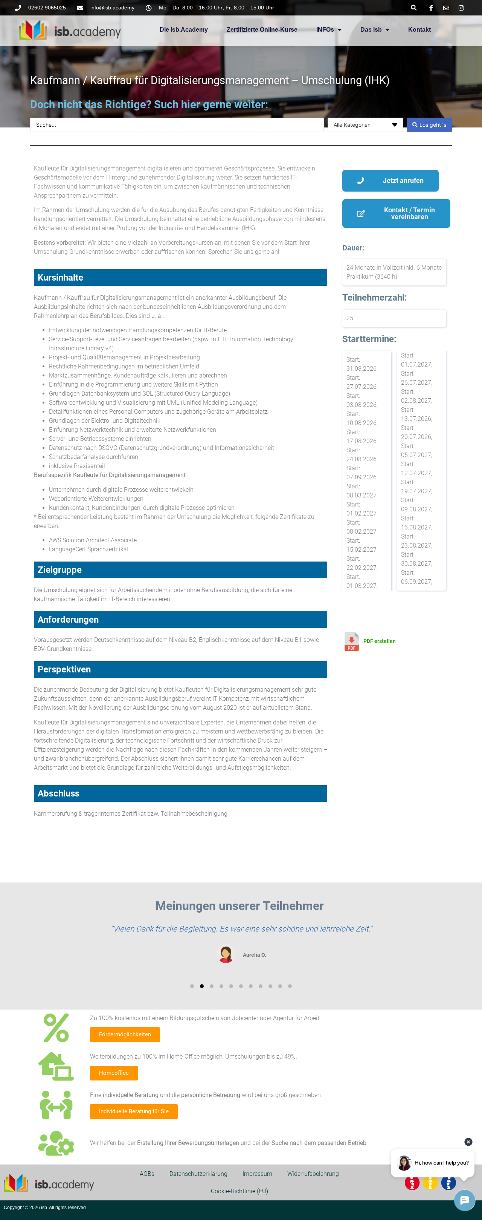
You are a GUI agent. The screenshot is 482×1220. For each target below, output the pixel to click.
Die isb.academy (184, 29)
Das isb (371, 29)
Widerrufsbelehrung (313, 1173)
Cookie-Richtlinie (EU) (239, 1191)
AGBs (147, 1173)
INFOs (325, 29)
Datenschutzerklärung (198, 1173)
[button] (413, 8)
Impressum (257, 1173)
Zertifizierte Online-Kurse (262, 29)
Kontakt (419, 29)
